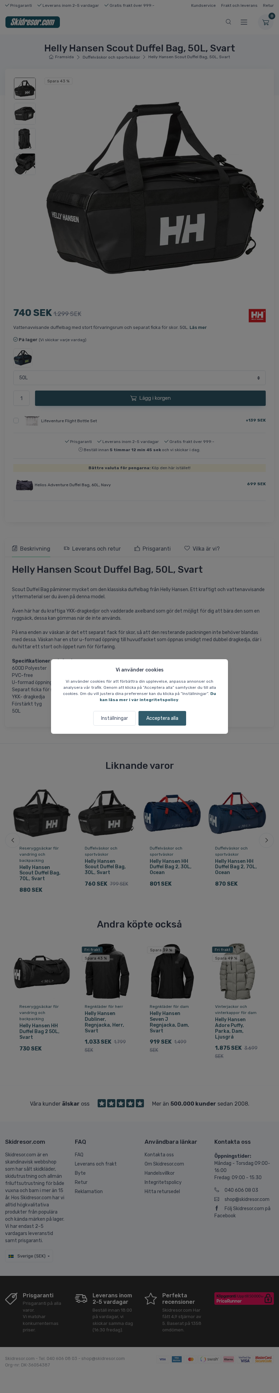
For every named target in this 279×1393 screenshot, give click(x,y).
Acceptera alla (162, 718)
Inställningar (114, 718)
